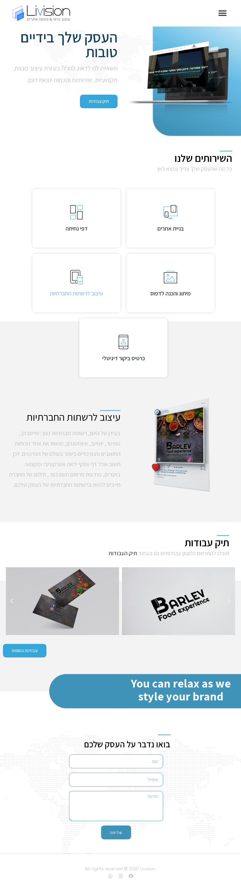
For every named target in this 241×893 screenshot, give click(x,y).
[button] (222, 13)
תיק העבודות (122, 553)
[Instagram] (120, 875)
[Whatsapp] (110, 875)
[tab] (170, 218)
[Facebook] (130, 875)
